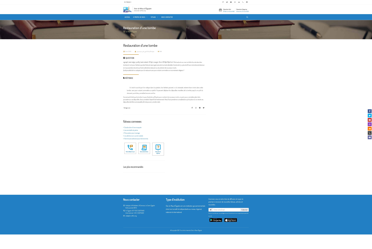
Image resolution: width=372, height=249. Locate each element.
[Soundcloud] (239, 2)
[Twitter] (227, 2)
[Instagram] (235, 2)
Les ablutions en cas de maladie (133, 136)
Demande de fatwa (144, 151)
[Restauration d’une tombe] (192, 108)
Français (128, 2)
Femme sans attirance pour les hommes (136, 139)
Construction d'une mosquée (132, 127)
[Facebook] (223, 2)
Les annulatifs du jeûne (131, 130)
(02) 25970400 (139, 211)
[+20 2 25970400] (243, 2)
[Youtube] (231, 2)
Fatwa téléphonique (130, 151)
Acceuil (222, 29)
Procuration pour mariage (132, 133)
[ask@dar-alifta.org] (247, 2)
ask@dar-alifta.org (131, 216)
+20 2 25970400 (139, 213)
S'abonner (244, 210)
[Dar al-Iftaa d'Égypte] (137, 9)
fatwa (228, 29)
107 (133, 211)
